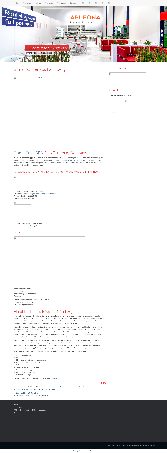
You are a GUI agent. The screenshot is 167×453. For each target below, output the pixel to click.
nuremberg (98, 387)
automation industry (85, 387)
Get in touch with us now (65, 160)
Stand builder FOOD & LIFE (26, 393)
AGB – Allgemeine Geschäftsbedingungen (30, 410)
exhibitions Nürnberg (60, 387)
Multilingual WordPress (80, 451)
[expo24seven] (12, 3)
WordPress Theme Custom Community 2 (121, 445)
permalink (52, 389)
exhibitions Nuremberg (42, 387)
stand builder (31, 389)
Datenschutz (18, 407)
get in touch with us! (49, 378)
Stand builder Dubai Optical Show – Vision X (32, 395)
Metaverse (49, 3)
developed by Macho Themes (145, 445)
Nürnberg (17, 389)
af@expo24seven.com (38, 226)
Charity (16, 413)
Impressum (18, 404)
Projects (37, 3)
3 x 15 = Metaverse (23, 3)
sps (23, 389)
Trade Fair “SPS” (29, 152)
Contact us (74, 3)
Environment (61, 3)
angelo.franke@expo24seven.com (43, 194)
